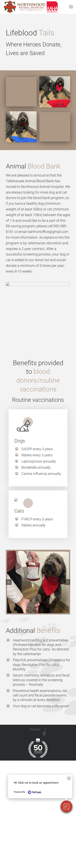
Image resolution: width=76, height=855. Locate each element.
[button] (66, 806)
